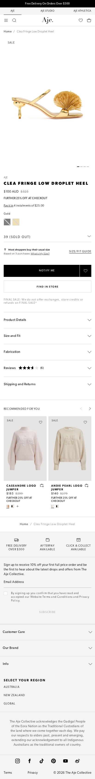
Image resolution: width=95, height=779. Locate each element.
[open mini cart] (89, 20)
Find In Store (47, 286)
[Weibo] (77, 761)
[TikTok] (41, 761)
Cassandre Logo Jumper (21, 487)
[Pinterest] (53, 761)
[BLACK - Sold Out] (7, 222)
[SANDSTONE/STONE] (7, 506)
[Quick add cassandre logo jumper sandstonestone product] (42, 485)
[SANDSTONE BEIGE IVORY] (52, 506)
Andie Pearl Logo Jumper (67, 487)
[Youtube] (65, 761)
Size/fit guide (80, 251)
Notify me (47, 270)
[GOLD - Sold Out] (15, 222)
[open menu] (6, 20)
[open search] (14, 20)
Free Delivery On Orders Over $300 (47, 3)
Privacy (33, 773)
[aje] (47, 20)
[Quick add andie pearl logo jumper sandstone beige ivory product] (87, 485)
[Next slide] (90, 408)
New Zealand (14, 695)
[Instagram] (17, 761)
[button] (78, 166)
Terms (8, 773)
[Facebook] (29, 761)
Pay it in (8, 205)
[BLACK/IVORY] (12, 506)
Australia (12, 687)
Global (9, 703)
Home (8, 31)
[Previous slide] (81, 408)
